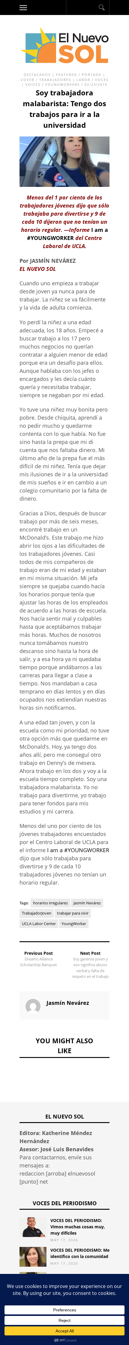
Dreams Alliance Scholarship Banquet (38, 962)
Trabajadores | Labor (64, 79)
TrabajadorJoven (36, 913)
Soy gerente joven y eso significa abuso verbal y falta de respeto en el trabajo (90, 967)
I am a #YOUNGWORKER (78, 850)
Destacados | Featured (50, 74)
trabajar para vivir (72, 913)
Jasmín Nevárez (87, 903)
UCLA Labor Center (39, 923)
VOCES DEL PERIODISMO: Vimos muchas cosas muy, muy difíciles (77, 1227)
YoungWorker (74, 923)
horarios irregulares (50, 903)
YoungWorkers (62, 84)
